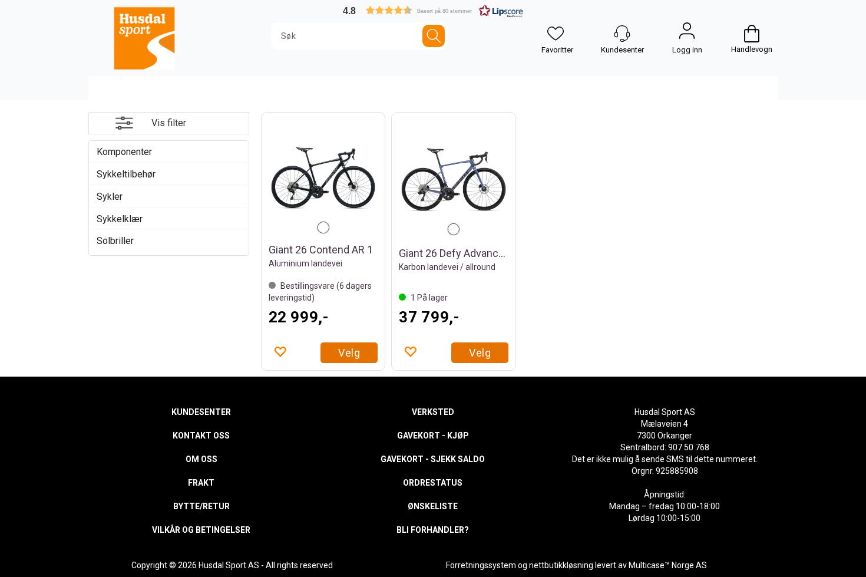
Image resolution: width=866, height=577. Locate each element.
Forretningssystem (481, 565)
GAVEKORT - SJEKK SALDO (433, 459)
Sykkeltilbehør (126, 174)
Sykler (110, 196)
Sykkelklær (120, 219)
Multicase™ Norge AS (668, 565)
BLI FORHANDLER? (432, 530)
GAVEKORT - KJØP (433, 435)
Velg (349, 353)
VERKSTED (433, 412)
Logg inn (687, 33)
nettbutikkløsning (561, 565)
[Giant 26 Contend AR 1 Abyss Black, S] (323, 178)
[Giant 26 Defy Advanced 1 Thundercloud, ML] (453, 179)
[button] (433, 10)
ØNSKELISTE (433, 506)
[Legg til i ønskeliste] (280, 351)
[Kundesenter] (622, 33)
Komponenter (124, 151)
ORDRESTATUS (432, 482)
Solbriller (115, 240)
